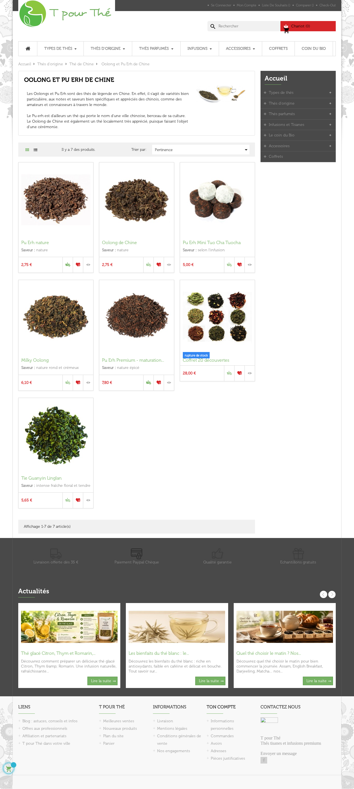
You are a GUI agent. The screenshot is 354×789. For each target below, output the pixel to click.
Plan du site (113, 736)
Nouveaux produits (120, 728)
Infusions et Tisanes (286, 124)
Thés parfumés (282, 114)
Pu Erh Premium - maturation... (133, 360)
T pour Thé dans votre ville (46, 743)
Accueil (276, 78)
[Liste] (35, 149)
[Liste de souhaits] (78, 265)
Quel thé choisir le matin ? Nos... (268, 653)
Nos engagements (173, 751)
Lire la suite (101, 681)
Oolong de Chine (119, 242)
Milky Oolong (35, 360)
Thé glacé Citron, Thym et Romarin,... (58, 653)
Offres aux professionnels (44, 728)
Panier (108, 743)
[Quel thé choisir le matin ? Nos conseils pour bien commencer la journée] (284, 626)
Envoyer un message (279, 753)
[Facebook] (264, 760)
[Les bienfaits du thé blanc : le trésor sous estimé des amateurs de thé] (177, 626)
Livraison (165, 721)
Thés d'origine (282, 103)
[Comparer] (88, 265)
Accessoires (279, 146)
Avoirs (216, 743)
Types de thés (281, 92)
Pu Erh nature (35, 242)
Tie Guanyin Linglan (41, 478)
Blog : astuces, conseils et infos (49, 721)
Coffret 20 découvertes (206, 360)
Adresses (218, 751)
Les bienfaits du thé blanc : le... (159, 653)
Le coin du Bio (282, 135)
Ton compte (221, 707)
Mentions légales (172, 728)
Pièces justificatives (228, 758)
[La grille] (27, 149)
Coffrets (276, 156)
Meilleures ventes (118, 721)
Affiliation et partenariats (44, 736)
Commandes (222, 736)
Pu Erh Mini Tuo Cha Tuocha (212, 242)
